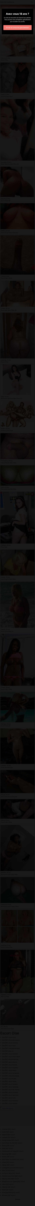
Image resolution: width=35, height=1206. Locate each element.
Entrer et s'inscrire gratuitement (17, 27)
